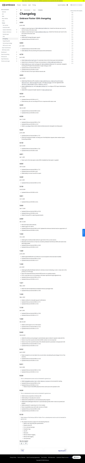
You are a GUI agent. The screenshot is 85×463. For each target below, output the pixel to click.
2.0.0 (72, 39)
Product (19, 5)
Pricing (34, 5)
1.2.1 (72, 46)
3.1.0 (72, 34)
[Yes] (21, 443)
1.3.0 (72, 45)
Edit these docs (51, 457)
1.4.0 (72, 43)
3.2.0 (72, 32)
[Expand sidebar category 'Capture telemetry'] (16, 30)
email (70, 457)
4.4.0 (72, 21)
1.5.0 (72, 41)
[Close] (83, 1)
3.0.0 (72, 37)
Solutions (24, 5)
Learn (29, 5)
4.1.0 (72, 27)
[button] (9, 10)
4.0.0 (72, 30)
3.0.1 (72, 36)
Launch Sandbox (62, 5)
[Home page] (21, 10)
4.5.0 (72, 19)
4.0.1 (72, 28)
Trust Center (44, 457)
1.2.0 (72, 48)
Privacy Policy (13, 457)
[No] (26, 443)
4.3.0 (72, 23)
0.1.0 (72, 63)
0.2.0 (72, 61)
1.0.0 (72, 52)
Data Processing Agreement (33, 457)
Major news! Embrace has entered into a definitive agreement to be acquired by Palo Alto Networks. (42, 0)
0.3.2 (72, 56)
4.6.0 (72, 17)
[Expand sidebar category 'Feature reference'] (16, 32)
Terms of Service (21, 457)
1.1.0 (72, 50)
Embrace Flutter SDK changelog (76, 10)
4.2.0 (72, 25)
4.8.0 (72, 14)
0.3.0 (72, 59)
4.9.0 (72, 12)
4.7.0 (72, 16)
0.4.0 (72, 54)
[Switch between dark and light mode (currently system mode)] (67, 5)
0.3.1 (72, 57)
